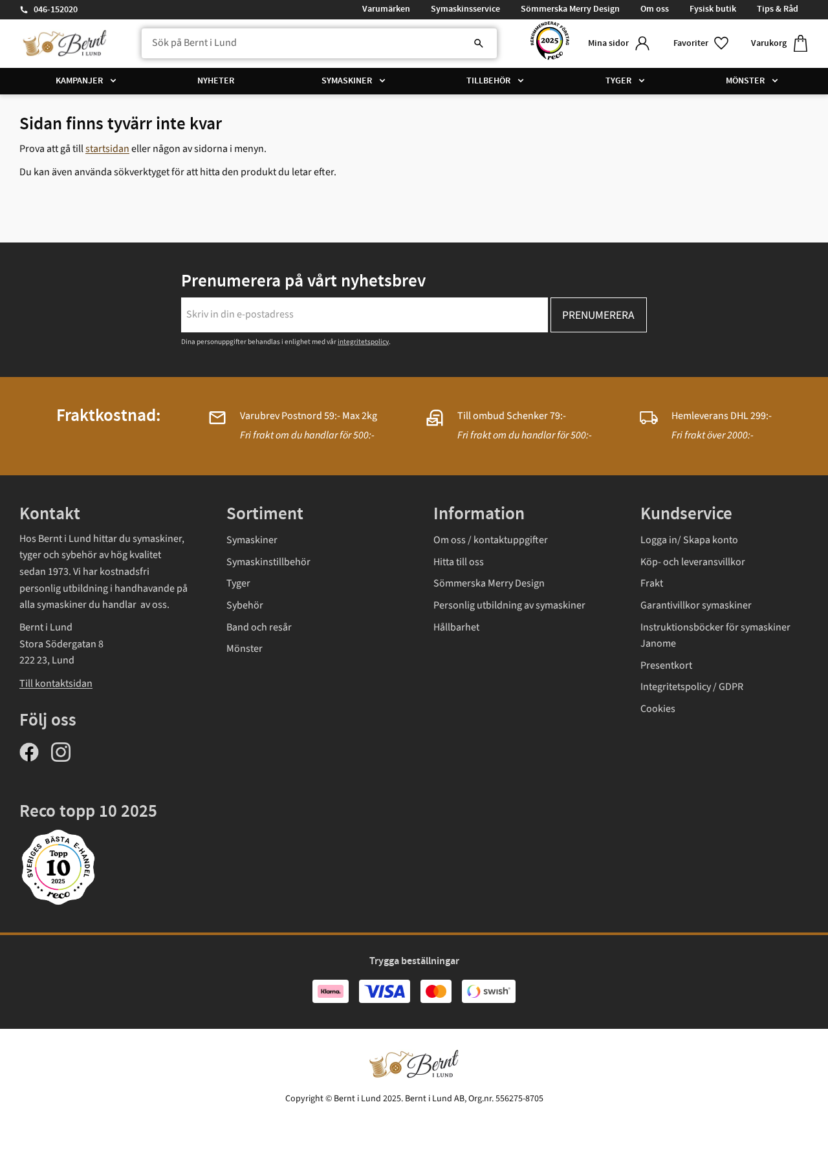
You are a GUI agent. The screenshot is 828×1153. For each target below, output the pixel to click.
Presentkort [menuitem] (666, 665)
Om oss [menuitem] (654, 9)
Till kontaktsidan (56, 683)
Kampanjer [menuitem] (79, 81)
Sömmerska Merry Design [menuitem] (570, 9)
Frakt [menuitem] (651, 583)
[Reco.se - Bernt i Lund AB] (549, 43)
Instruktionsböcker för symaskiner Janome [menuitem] (715, 635)
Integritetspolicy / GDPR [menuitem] (691, 687)
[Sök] (479, 43)
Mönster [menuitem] (745, 81)
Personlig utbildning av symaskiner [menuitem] (509, 605)
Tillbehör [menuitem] (488, 81)
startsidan (107, 149)
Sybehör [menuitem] (244, 605)
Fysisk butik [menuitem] (713, 9)
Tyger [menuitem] (618, 81)
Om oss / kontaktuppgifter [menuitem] (490, 540)
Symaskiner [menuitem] (346, 81)
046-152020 (56, 9)
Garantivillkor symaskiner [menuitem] (696, 605)
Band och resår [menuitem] (259, 627)
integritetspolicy (363, 342)
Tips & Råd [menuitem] (777, 9)
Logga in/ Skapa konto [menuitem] (689, 540)
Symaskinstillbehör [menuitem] (268, 562)
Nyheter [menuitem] (215, 81)
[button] (702, 43)
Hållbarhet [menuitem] (456, 627)
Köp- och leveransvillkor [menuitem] (692, 562)
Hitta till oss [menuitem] (458, 562)
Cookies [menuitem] (657, 709)
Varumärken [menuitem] (386, 9)
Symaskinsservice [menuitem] (465, 9)
